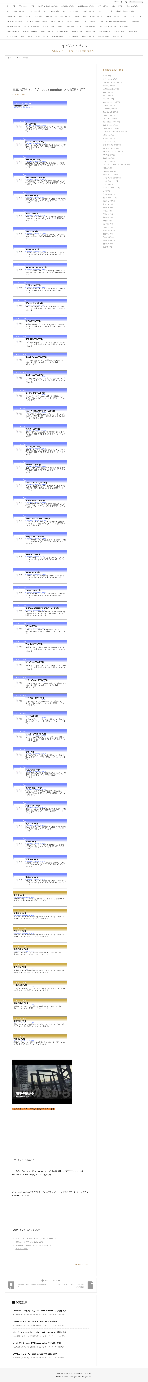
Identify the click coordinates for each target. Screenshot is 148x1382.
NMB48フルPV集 (109, 142)
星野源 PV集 (107, 221)
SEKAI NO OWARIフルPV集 (113, 151)
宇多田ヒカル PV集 (110, 198)
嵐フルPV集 (107, 76)
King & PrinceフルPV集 (111, 122)
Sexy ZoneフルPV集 (110, 112)
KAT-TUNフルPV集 (110, 118)
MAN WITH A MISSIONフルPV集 (115, 132)
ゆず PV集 (106, 191)
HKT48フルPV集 (109, 115)
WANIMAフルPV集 (109, 171)
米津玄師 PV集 (108, 244)
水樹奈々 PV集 (108, 217)
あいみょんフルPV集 (110, 174)
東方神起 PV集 (108, 234)
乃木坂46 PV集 (108, 237)
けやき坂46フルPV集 (110, 181)
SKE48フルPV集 (109, 155)
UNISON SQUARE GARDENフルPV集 (116, 165)
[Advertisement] (50, 76)
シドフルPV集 (108, 184)
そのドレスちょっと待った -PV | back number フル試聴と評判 (39, 1332)
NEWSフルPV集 (109, 135)
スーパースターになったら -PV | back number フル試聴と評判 (39, 1310)
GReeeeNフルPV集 (110, 109)
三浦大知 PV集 (108, 214)
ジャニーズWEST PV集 (111, 188)
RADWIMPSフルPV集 (111, 148)
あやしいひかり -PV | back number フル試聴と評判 (35, 1354)
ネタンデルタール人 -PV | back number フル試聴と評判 (37, 1343)
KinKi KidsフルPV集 (110, 125)
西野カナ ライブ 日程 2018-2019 (29, 1242)
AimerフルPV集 (108, 99)
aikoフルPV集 (108, 95)
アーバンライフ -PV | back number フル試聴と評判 (35, 1321)
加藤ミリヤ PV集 (109, 201)
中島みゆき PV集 (109, 230)
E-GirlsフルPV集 (109, 105)
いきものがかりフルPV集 (112, 178)
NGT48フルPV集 (109, 138)
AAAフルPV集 (108, 92)
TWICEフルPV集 (109, 161)
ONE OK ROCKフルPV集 (112, 145)
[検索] (141, 2)
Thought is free (86, 1377)
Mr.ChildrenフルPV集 (111, 89)
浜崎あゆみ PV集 (109, 240)
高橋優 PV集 (107, 211)
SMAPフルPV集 (109, 158)
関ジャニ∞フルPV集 (110, 79)
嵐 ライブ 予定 (21, 1249)
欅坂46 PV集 (107, 247)
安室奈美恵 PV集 (109, 194)
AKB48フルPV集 (109, 86)
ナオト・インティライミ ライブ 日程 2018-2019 (35, 1238)
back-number (83, 1264)
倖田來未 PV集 (108, 207)
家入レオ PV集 (108, 204)
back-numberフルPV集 (111, 102)
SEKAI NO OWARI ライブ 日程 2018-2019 (33, 1245)
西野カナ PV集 (108, 227)
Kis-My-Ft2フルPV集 (111, 128)
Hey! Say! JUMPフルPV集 (112, 82)
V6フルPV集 (107, 168)
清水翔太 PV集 (108, 224)
